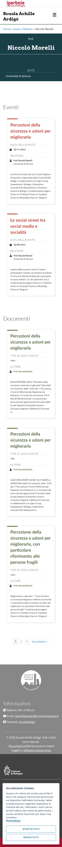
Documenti (16, 746)
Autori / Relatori (23, 29)
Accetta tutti (31, 829)
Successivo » (39, 641)
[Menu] (54, 14)
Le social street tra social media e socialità (27, 226)
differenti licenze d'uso (37, 750)
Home (6, 29)
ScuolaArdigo (27, 722)
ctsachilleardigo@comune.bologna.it (37, 716)
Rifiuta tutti (31, 837)
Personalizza (13, 820)
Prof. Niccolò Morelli (23, 371)
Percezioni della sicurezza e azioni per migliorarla (30, 131)
